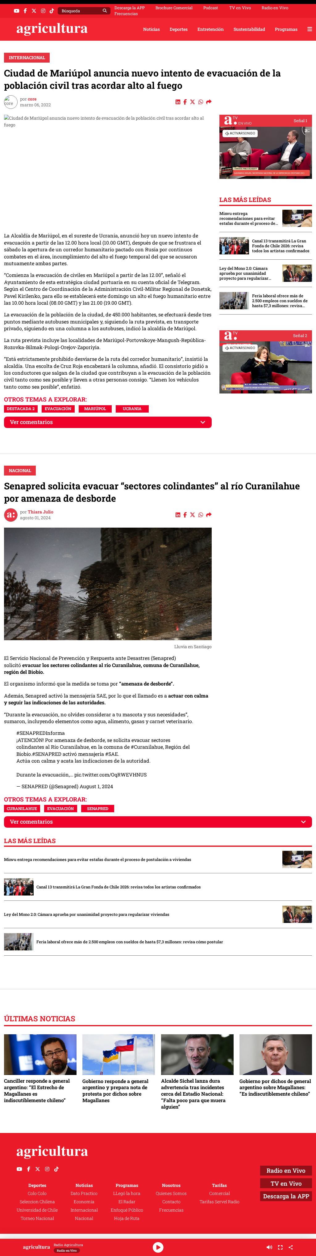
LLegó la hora (126, 1193)
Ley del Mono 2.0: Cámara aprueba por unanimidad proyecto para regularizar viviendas (243, 273)
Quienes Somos (171, 1193)
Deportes (179, 29)
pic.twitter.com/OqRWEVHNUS (110, 774)
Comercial (219, 1193)
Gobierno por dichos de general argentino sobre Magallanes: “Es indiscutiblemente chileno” (275, 1087)
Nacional (20, 470)
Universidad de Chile (37, 1210)
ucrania (132, 408)
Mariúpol (95, 408)
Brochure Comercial (174, 8)
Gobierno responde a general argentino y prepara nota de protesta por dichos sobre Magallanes (115, 1091)
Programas (286, 29)
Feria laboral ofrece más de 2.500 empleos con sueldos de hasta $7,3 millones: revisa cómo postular (280, 300)
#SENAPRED (46, 754)
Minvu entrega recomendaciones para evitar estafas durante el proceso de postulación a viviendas (247, 218)
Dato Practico (84, 1193)
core (32, 99)
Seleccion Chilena (37, 1202)
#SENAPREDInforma (40, 733)
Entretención (211, 29)
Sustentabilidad (249, 29)
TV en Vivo (240, 8)
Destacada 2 (21, 408)
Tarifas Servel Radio (219, 1202)
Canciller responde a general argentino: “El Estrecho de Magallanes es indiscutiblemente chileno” (37, 1090)
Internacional (27, 57)
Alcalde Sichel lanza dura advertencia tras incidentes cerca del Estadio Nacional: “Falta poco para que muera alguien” (193, 1093)
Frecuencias (126, 14)
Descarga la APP (129, 7)
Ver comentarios (31, 422)
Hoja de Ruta (126, 1218)
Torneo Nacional (37, 1218)
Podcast (210, 8)
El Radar (126, 1202)
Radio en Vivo (275, 8)
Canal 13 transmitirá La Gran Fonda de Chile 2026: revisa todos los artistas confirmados (281, 245)
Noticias (151, 29)
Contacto (171, 1202)
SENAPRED (97, 808)
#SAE (111, 754)
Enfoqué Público (127, 1210)
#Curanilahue (147, 746)
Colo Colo (37, 1193)
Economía (84, 1202)
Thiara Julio (40, 512)
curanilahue (22, 808)
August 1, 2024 (96, 786)
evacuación (58, 408)
